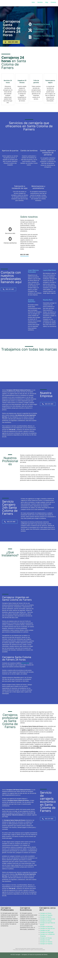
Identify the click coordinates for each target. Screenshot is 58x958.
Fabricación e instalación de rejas (20, 187)
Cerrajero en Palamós (46, 943)
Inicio (33, 2)
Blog (46, 2)
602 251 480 (25, 663)
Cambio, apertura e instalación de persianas (48, 153)
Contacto (53, 2)
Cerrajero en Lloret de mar (47, 919)
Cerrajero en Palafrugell (46, 932)
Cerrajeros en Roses (46, 921)
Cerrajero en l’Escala (46, 938)
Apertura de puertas (10, 151)
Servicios (40, 2)
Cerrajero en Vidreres (46, 942)
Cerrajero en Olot (45, 940)
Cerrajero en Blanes (45, 917)
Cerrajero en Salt (45, 930)
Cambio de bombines (29, 151)
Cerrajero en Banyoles (46, 926)
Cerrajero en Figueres (46, 915)
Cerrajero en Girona (45, 913)
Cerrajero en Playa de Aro (47, 928)
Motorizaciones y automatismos (38, 187)
